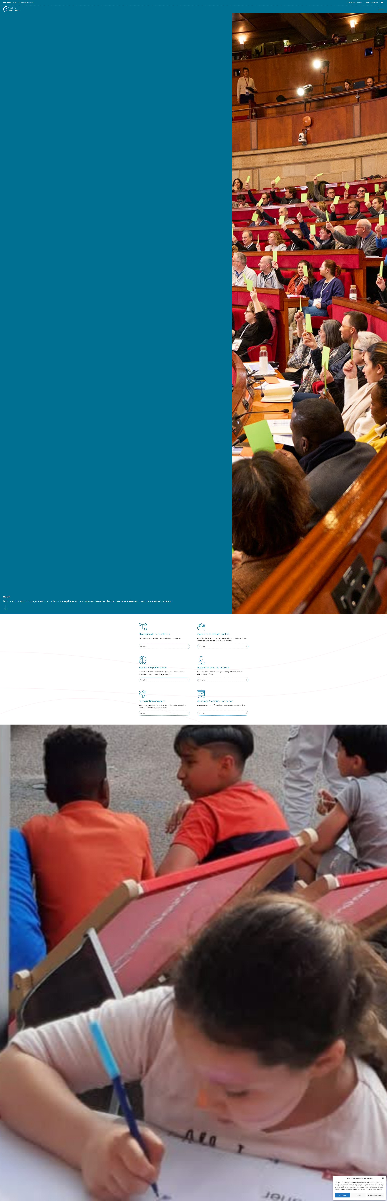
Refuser (358, 1195)
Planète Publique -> (355, 2)
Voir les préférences (375, 1195)
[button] (383, 1178)
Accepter (342, 1195)
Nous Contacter (372, 2)
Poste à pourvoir (18, 2)
